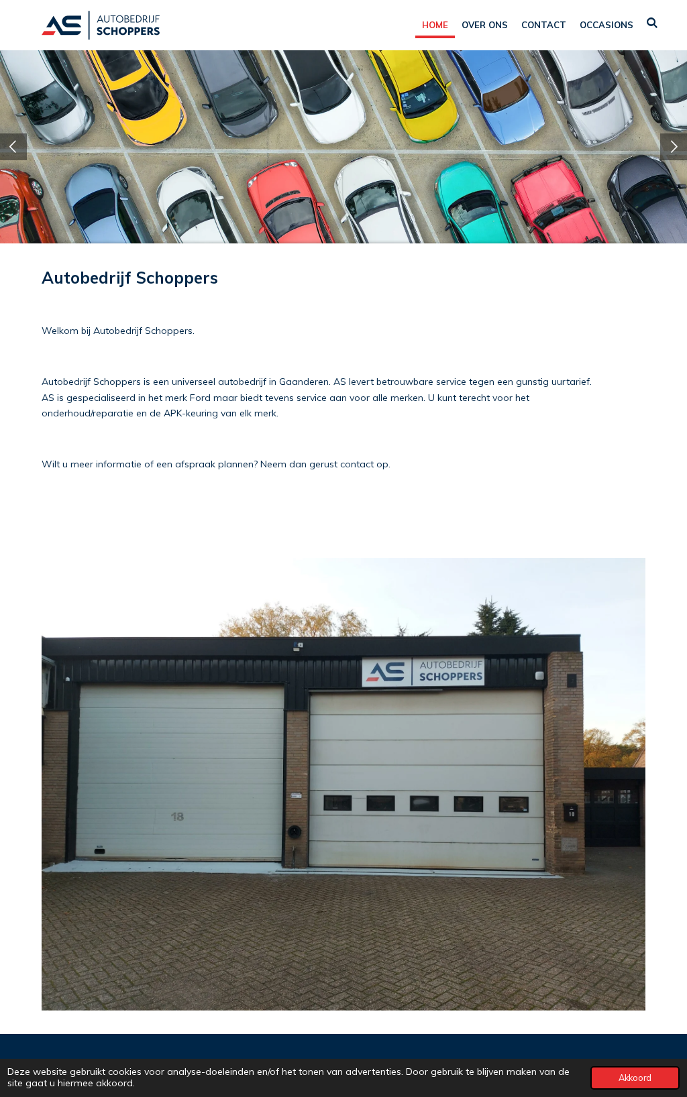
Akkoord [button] (635, 1077)
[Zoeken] (653, 23)
